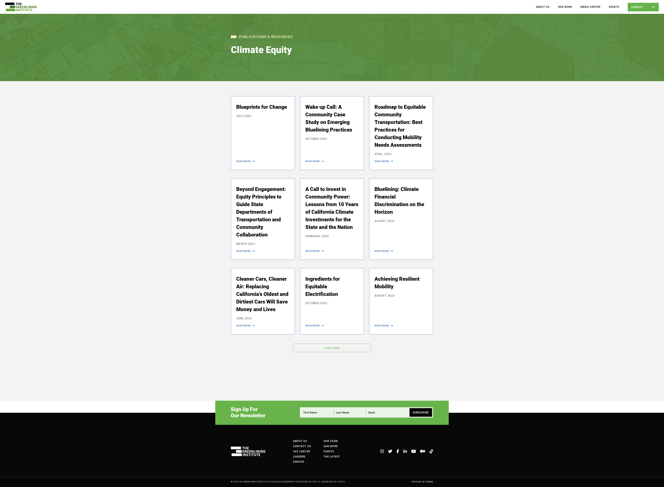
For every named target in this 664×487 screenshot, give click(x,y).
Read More (243, 161)
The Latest (332, 456)
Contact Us (302, 446)
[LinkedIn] (405, 451)
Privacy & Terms (422, 481)
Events (614, 6)
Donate (637, 7)
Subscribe (421, 412)
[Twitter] (390, 451)
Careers (299, 456)
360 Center (301, 451)
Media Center (590, 6)
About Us (542, 6)
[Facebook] (397, 451)
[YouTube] (413, 451)
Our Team (331, 441)
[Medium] (422, 451)
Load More (332, 348)
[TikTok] (431, 451)
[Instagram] (382, 451)
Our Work (565, 6)
